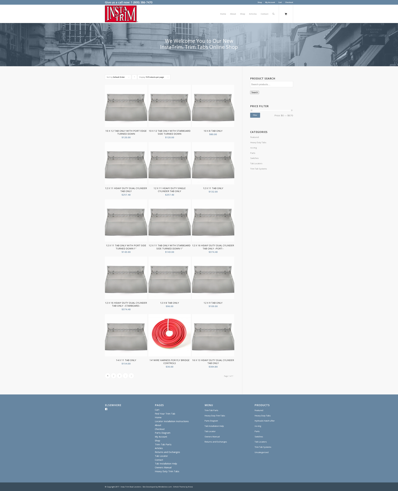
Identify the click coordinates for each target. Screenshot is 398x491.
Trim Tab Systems (258, 168)
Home (158, 417)
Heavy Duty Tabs (258, 142)
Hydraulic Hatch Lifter (265, 420)
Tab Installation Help (166, 463)
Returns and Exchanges (167, 452)
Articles (159, 448)
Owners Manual (163, 467)
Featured (254, 137)
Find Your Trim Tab (165, 413)
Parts (252, 153)
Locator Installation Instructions (172, 421)
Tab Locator (161, 455)
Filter (255, 115)
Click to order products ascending (134, 78)
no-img (253, 147)
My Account (270, 2)
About (158, 425)
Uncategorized (261, 452)
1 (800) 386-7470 (141, 2)
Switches (254, 158)
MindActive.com (165, 487)
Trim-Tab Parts (163, 444)
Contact (159, 459)
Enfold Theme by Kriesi (183, 487)
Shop (260, 2)
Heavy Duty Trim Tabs (167, 471)
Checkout (289, 2)
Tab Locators (256, 163)
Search (254, 92)
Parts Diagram (162, 432)
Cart (280, 2)
